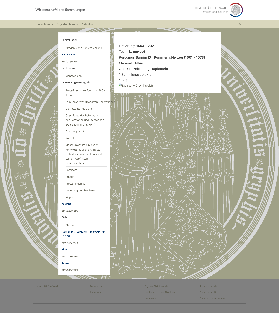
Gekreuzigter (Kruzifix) (79, 108)
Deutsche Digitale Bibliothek (160, 292)
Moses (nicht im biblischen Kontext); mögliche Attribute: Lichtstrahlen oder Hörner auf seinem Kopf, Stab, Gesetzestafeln (84, 154)
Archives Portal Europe (212, 298)
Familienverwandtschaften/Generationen (90, 101)
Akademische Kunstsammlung (84, 47)
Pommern (71, 169)
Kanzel (70, 138)
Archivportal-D (208, 292)
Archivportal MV (208, 286)
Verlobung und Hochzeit (80, 190)
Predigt (70, 176)
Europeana (150, 298)
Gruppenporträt (75, 131)
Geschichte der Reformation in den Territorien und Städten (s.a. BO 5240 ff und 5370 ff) (85, 120)
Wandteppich (74, 76)
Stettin (70, 225)
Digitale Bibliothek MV (156, 286)
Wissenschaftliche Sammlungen (60, 10)
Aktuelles (87, 24)
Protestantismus (75, 183)
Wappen (70, 197)
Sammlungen (45, 24)
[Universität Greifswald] (185, 10)
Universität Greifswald (47, 286)
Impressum (96, 292)
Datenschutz (97, 286)
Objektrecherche (67, 24)
